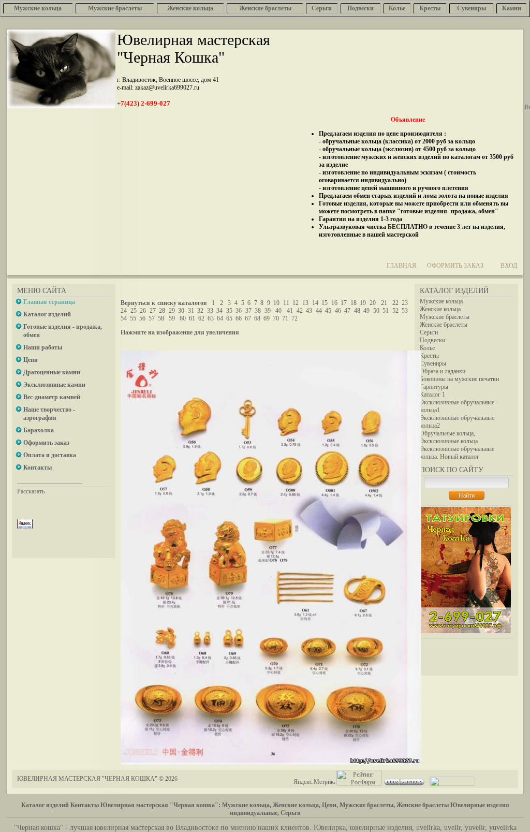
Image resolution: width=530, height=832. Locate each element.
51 (385, 310)
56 (142, 318)
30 (181, 310)
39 (267, 310)
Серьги (429, 332)
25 (133, 310)
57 (152, 318)
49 (366, 310)
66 (238, 318)
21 (384, 302)
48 (357, 310)
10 (276, 302)
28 (162, 310)
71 (285, 318)
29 (172, 310)
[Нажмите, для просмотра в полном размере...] (271, 762)
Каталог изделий (45, 805)
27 (153, 310)
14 (315, 302)
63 (211, 318)
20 (373, 302)
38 (258, 310)
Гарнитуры (434, 386)
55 (133, 318)
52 (395, 310)
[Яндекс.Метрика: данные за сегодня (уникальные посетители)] (314, 782)
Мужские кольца (441, 301)
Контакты (84, 805)
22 (395, 302)
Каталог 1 (432, 394)
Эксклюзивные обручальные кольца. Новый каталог (457, 452)
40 (278, 310)
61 (192, 318)
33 (210, 310)
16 (334, 302)
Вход (508, 265)
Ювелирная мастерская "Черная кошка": (160, 805)
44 (319, 310)
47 (347, 310)
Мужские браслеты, (367, 805)
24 (124, 310)
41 (290, 310)
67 (248, 318)
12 (295, 302)
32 (200, 310)
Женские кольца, (296, 805)
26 (143, 310)
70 (276, 318)
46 (338, 310)
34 (219, 310)
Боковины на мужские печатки (459, 379)
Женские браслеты (443, 324)
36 (238, 310)
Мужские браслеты (444, 316)
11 (286, 302)
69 (266, 318)
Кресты (429, 355)
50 (376, 310)
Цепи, (330, 805)
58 (161, 318)
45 (328, 310)
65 (229, 318)
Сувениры (433, 363)
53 (405, 310)
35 (229, 310)
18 (353, 302)
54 (124, 318)
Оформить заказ (455, 265)
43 (309, 310)
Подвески (432, 340)
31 (191, 310)
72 (294, 318)
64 (220, 318)
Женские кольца (440, 309)
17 (344, 302)
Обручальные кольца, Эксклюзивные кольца (449, 437)
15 (324, 302)
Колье (427, 348)
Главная (401, 265)
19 (363, 302)
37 (248, 310)
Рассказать (31, 491)
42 (300, 310)
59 (172, 318)
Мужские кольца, (246, 805)
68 (257, 318)
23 (405, 302)
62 (201, 318)
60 (183, 318)
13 (305, 302)
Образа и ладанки (442, 371)
